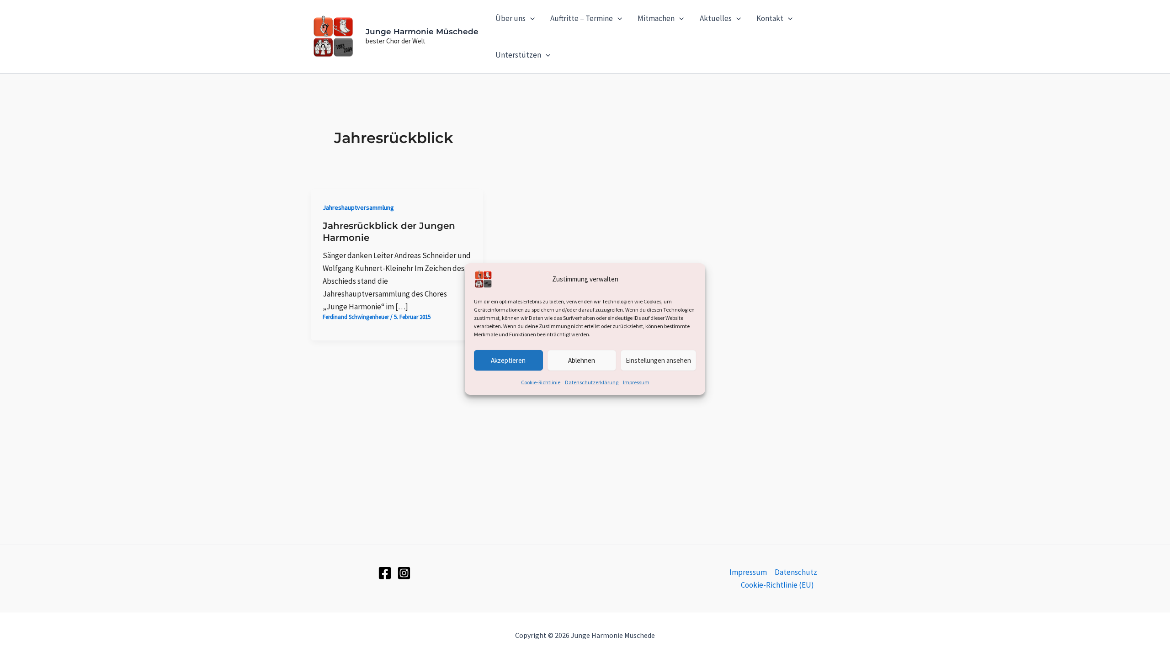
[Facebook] (385, 573)
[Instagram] (404, 573)
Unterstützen (518, 55)
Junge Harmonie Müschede (422, 31)
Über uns (510, 18)
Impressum (636, 382)
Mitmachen (656, 18)
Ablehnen (581, 360)
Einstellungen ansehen (658, 360)
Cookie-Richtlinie (540, 382)
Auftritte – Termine (581, 18)
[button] (530, 18)
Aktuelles (716, 18)
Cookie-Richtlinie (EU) (777, 585)
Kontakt (769, 18)
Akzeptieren (508, 360)
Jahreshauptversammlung (358, 207)
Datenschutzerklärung (591, 382)
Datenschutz (796, 572)
